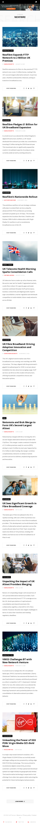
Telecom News (7, 736)
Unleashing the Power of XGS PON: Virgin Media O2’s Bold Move (19, 743)
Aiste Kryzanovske (10, 200)
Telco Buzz (6, 577)
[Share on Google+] (31, 88)
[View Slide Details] (20, 7)
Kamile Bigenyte (9, 64)
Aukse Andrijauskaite (10, 353)
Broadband (6, 120)
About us (19, 815)
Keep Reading (11, 88)
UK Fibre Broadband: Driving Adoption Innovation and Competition (18, 347)
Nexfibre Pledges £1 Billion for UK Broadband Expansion (19, 126)
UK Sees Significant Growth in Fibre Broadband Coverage (19, 505)
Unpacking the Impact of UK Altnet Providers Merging (18, 583)
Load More (19, 801)
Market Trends (7, 264)
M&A (4, 418)
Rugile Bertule (8, 749)
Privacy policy (27, 815)
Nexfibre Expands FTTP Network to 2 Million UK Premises (16, 57)
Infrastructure (8, 50)
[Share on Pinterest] (33, 88)
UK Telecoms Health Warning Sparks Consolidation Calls (19, 270)
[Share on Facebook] (26, 88)
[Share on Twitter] (28, 88)
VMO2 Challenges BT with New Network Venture (17, 661)
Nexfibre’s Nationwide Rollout (19, 196)
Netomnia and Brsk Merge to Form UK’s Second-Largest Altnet (19, 425)
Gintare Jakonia (9, 275)
